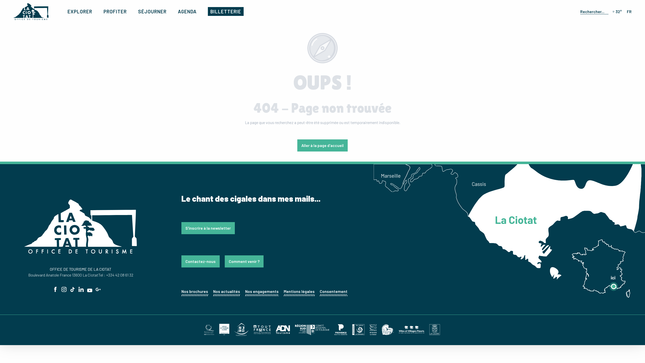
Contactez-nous (200, 261)
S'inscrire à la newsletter (208, 228)
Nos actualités (226, 291)
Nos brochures (194, 291)
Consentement (333, 291)
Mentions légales (299, 291)
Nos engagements (262, 291)
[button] (593, 11)
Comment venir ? (244, 261)
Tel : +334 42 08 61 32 (115, 275)
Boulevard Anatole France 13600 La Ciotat (63, 275)
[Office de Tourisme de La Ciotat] (31, 12)
